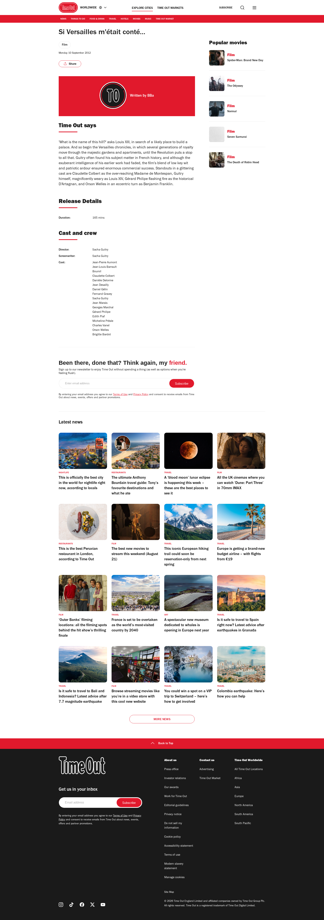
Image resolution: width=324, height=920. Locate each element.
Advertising (207, 769)
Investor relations (175, 778)
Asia (237, 787)
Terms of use (172, 855)
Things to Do (78, 19)
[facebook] (82, 904)
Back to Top (165, 743)
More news (162, 719)
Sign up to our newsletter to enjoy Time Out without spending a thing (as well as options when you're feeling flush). (122, 371)
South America (244, 814)
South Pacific (243, 823)
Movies (136, 19)
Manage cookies (174, 877)
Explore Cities (142, 8)
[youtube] (103, 904)
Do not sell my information (173, 826)
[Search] (242, 7)
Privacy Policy (140, 394)
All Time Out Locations (249, 769)
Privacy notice (173, 814)
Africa (238, 778)
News (63, 19)
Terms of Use (120, 394)
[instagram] (61, 904)
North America (244, 805)
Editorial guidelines (176, 805)
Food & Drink (97, 19)
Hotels (124, 19)
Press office (171, 769)
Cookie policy (172, 837)
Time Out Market (165, 19)
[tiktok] (71, 904)
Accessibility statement (178, 846)
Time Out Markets (170, 8)
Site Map (169, 892)
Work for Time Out (175, 796)
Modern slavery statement (173, 866)
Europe (239, 796)
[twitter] (92, 904)
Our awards (171, 787)
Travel (112, 19)
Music (148, 19)
